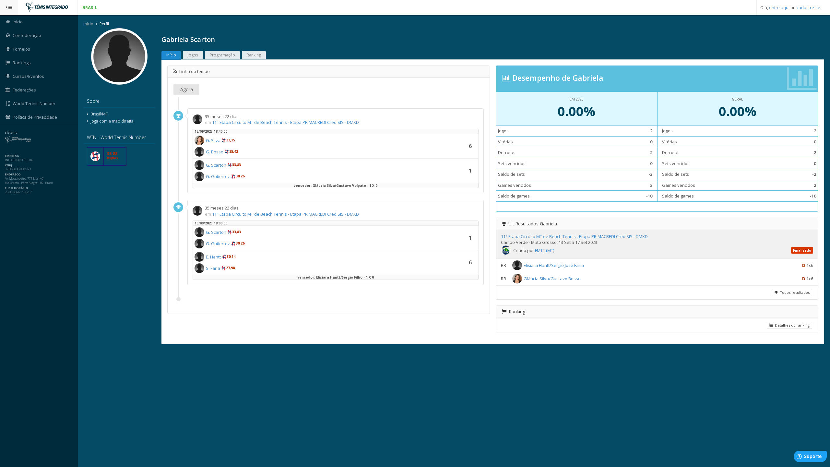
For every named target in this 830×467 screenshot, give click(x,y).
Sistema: (11, 133)
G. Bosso (214, 152)
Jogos (193, 55)
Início (88, 24)
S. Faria (213, 268)
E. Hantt (213, 257)
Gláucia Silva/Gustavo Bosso (552, 278)
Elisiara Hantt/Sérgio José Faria (554, 265)
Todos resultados (794, 292)
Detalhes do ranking (791, 325)
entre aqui (779, 7)
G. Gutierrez (218, 176)
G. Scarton (216, 165)
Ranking (254, 55)
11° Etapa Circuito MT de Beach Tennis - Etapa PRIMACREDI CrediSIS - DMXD (285, 122)
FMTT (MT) (544, 250)
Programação (222, 55)
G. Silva (213, 140)
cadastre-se (808, 7)
